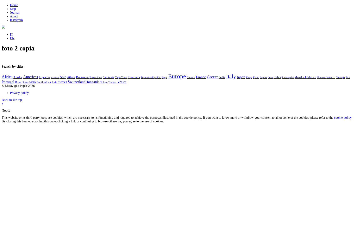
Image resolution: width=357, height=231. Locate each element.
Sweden (62, 82)
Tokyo (104, 82)
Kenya (249, 77)
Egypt (164, 77)
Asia (63, 77)
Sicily (32, 82)
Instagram (16, 20)
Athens (71, 77)
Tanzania (93, 82)
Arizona (55, 77)
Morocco (321, 77)
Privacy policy (19, 93)
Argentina (44, 77)
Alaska (17, 77)
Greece (213, 76)
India (222, 77)
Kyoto (256, 77)
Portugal (8, 82)
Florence (191, 77)
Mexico (311, 77)
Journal (14, 12)
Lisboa (277, 77)
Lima (270, 77)
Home (14, 5)
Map (13, 9)
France (201, 77)
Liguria (263, 77)
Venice (121, 82)
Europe (177, 76)
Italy (231, 76)
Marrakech (301, 77)
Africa (7, 76)
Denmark (134, 77)
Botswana (82, 77)
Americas (30, 77)
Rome (18, 82)
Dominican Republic (151, 77)
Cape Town (121, 77)
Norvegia (340, 77)
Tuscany (112, 82)
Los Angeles (288, 77)
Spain (54, 82)
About (14, 16)
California (108, 77)
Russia (26, 82)
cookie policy (342, 117)
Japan (241, 77)
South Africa (44, 82)
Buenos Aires (95, 77)
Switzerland (77, 82)
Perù (348, 77)
